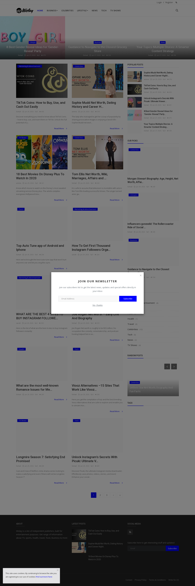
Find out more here (44, 576)
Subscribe (127, 298)
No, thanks (98, 305)
